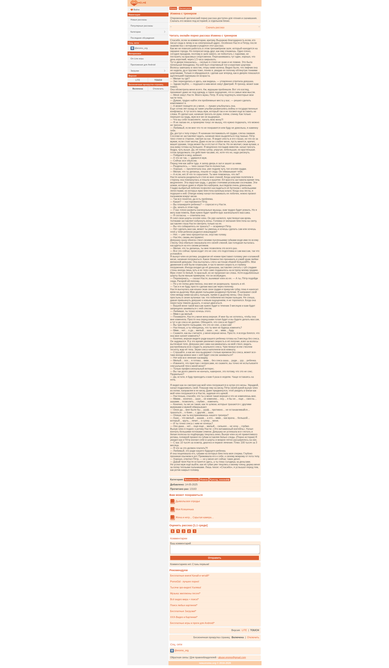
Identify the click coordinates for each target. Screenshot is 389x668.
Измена (204, 479)
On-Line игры (137, 58)
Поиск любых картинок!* (183, 605)
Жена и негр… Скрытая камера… (194, 517)
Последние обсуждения (142, 38)
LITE (244, 630)
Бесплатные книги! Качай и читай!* (189, 575)
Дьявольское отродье (187, 501)
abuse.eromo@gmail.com (232, 657)
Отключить (253, 637)
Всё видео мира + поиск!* (184, 599)
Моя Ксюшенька (184, 509)
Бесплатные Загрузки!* (183, 611)
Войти (136, 9)
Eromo (173, 8)
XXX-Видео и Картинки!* (184, 617)
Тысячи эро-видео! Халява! (185, 587)
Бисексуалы (185, 8)
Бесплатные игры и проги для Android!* (192, 623)
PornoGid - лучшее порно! (184, 581)
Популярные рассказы (142, 25)
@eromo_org (181, 650)
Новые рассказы (139, 19)
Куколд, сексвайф (219, 479)
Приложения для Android (143, 64)
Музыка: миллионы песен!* (185, 593)
